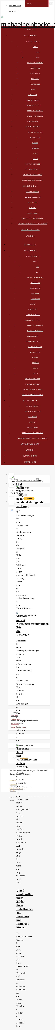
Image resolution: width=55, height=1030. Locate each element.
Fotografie (35, 137)
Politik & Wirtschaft (32, 175)
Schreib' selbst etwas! (18, 727)
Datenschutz (15, 6)
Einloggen (32, 202)
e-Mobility (32, 95)
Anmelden (14, 716)
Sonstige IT (35, 73)
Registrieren (32, 213)
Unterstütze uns (30, 230)
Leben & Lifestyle (35, 110)
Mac (37, 57)
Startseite (30, 29)
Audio (35, 159)
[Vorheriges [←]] (11, 800)
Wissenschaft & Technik (32, 180)
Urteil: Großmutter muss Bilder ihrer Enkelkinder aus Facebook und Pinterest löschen (24, 909)
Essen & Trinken (33, 100)
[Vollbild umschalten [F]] (16, 797)
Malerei (35, 148)
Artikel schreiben (33, 197)
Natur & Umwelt (32, 169)
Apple (35, 47)
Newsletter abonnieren (32, 218)
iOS (37, 52)
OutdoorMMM (32, 121)
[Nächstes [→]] (13, 800)
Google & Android (35, 63)
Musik (35, 153)
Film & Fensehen (35, 132)
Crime (32, 89)
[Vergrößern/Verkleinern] (18, 797)
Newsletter (15, 724)
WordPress (35, 84)
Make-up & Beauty (35, 116)
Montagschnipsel (32, 164)
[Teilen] (13, 797)
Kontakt (32, 208)
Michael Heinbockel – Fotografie (32, 223)
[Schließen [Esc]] (11, 797)
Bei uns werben (32, 192)
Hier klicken (24, 758)
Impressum (14, 11)
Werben (30, 236)
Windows (35, 79)
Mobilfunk (35, 68)
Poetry (35, 142)
